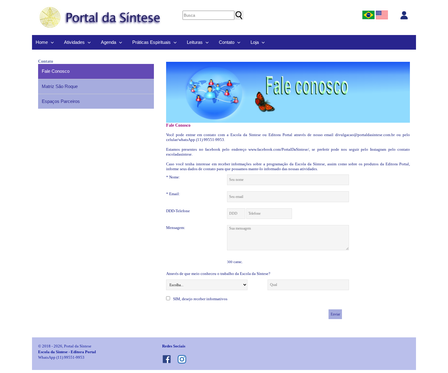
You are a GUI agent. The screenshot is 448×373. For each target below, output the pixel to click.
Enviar (335, 314)
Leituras (195, 42)
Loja (255, 42)
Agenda (108, 42)
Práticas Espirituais (151, 42)
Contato (226, 42)
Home (42, 42)
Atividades (74, 42)
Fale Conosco (55, 71)
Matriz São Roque (60, 86)
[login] (404, 15)
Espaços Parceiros (61, 101)
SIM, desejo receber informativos (200, 299)
